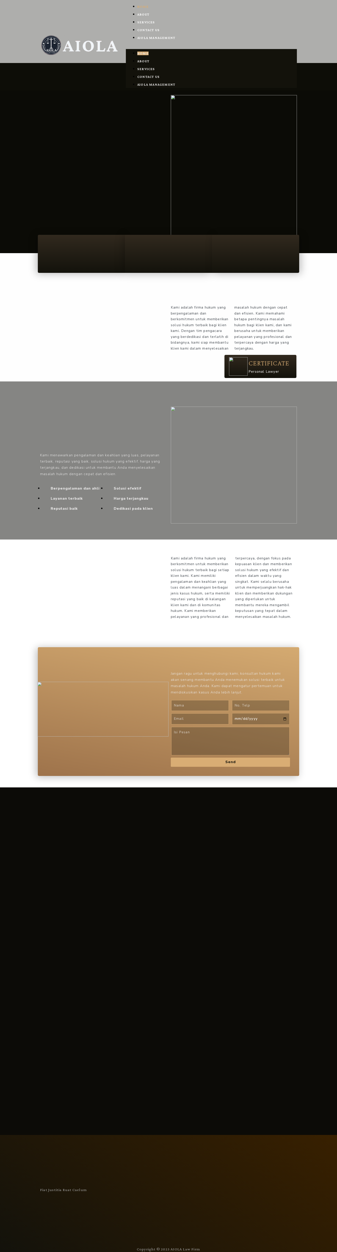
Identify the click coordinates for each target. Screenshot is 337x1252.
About (143, 14)
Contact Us (148, 30)
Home (143, 6)
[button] (211, 45)
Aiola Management (156, 38)
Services (146, 22)
